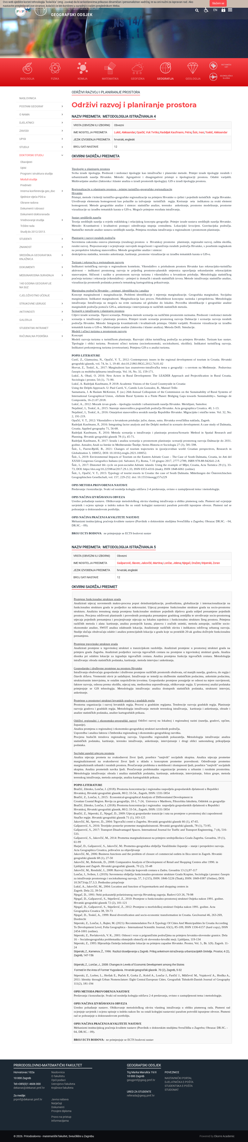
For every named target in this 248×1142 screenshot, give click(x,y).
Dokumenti (27, 267)
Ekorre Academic (224, 1136)
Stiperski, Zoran (210, 563)
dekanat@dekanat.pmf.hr (29, 1087)
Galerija (25, 319)
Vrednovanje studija (32, 220)
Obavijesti (26, 162)
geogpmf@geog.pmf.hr (141, 1080)
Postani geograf (31, 106)
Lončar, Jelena (172, 563)
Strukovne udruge (32, 303)
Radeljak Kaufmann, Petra (175, 132)
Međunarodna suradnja (36, 275)
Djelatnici (26, 122)
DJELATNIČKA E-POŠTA (179, 1081)
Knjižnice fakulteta (62, 1087)
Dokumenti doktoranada (35, 214)
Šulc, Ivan (198, 132)
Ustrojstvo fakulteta (63, 1083)
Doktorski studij (31, 155)
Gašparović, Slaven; (128, 563)
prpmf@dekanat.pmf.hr (28, 1099)
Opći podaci (58, 1080)
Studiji (24, 147)
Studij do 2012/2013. (33, 231)
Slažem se (218, 3)
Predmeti (25, 185)
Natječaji (56, 1103)
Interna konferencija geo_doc (37, 191)
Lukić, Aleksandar (124, 132)
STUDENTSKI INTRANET (33, 328)
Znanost (25, 247)
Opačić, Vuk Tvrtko (147, 132)
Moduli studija (28, 179)
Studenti (25, 238)
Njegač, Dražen (191, 563)
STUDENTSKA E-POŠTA (179, 1085)
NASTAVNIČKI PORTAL (178, 1078)
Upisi (22, 138)
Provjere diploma (61, 1111)
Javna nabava (60, 1099)
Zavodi (24, 130)
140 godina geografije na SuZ (35, 285)
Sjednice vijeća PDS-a (33, 196)
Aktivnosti (27, 311)
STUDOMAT (172, 1089)
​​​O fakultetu (58, 1076)
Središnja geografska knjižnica (35, 257)
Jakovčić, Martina (151, 563)
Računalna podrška (33, 336)
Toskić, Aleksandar (216, 132)
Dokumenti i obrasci (32, 208)
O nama (24, 114)
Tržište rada (27, 225)
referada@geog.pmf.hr (141, 1095)
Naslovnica (27, 98)
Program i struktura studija (36, 173)
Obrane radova (29, 202)
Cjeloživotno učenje (34, 295)
